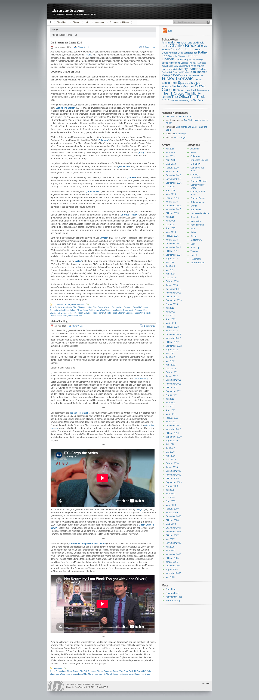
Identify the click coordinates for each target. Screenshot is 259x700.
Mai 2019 (170, 156)
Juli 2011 (170, 399)
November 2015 (173, 209)
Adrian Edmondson (58, 671)
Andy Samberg (56, 307)
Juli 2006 (170, 547)
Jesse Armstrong (171, 62)
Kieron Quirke (89, 310)
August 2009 (172, 486)
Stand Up (194, 247)
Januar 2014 (172, 285)
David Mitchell (169, 52)
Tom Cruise (145, 674)
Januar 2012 (172, 376)
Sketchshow (196, 240)
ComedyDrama (197, 198)
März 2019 (171, 164)
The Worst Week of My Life (181, 101)
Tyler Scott (170, 116)
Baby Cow (192, 43)
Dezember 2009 (173, 471)
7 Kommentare (149, 47)
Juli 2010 (170, 444)
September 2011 (173, 391)
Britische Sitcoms (68, 10)
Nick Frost (172, 72)
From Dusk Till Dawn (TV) (135, 671)
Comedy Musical (198, 181)
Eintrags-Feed (172, 593)
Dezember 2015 (173, 205)
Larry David (179, 66)
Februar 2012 (172, 372)
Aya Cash (67, 307)
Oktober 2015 (172, 213)
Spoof (193, 244)
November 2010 (173, 429)
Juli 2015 (170, 217)
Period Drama (197, 225)
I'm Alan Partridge (196, 60)
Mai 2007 (170, 539)
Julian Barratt (167, 66)
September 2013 (174, 300)
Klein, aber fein (186, 116)
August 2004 (172, 569)
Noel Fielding (183, 72)
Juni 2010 (170, 448)
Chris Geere (98, 307)
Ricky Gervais (178, 78)
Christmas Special (199, 160)
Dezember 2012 (173, 334)
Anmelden (170, 589)
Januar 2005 (172, 562)
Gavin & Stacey (176, 56)
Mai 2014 (170, 270)
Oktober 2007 (172, 535)
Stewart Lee (183, 90)
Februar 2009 (172, 509)
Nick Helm (72, 313)
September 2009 (174, 482)
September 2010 (174, 437)
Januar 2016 (172, 202)
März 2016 (171, 194)
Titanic (89, 55)
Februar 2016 (172, 198)
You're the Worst (75, 316)
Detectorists (117, 307)
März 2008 (171, 524)
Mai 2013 (170, 315)
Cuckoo (107, 307)
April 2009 (170, 501)
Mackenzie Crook (120, 310)
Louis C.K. (82, 674)
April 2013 (170, 319)
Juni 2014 (170, 266)
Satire (193, 232)
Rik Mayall (107, 674)
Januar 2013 (172, 330)
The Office (180, 96)
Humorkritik (58, 304)
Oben (207, 683)
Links (87, 22)
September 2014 (174, 255)
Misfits (175, 69)
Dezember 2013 (173, 289)
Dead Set (182, 53)
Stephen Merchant (182, 86)
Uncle (59, 316)
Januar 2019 (172, 171)
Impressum (99, 22)
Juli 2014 (170, 262)
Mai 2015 (170, 224)
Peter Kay (198, 76)
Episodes (127, 307)
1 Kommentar (149, 326)
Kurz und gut (180, 133)
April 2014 (170, 274)
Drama (193, 206)
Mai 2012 (170, 361)
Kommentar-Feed (174, 597)
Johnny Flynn (76, 310)
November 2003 (173, 573)
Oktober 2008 (172, 520)
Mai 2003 (170, 577)
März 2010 (171, 459)
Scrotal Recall (111, 313)
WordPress (56, 686)
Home (51, 22)
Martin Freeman (135, 310)
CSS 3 (105, 687)
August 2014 (172, 258)
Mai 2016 (170, 186)
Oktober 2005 (172, 558)
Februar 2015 (172, 236)
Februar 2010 (172, 463)
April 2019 (170, 160)
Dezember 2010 (173, 425)
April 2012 (170, 365)
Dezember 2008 (173, 516)
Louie (75, 674)
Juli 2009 (170, 490)
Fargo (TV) (137, 307)
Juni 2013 (170, 312)
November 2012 (173, 338)
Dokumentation (197, 202)
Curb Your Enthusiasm (186, 49)
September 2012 (174, 346)
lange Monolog (141, 378)
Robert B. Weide (84, 313)
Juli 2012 (170, 353)
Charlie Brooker (185, 45)
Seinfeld (198, 79)
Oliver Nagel (62, 22)
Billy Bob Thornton (87, 671)
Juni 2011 (170, 402)
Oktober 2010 (172, 433)
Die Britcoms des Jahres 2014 (66, 42)
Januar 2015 (172, 240)
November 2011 (173, 384)
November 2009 (173, 475)
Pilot (192, 228)
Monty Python (188, 69)
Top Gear (198, 100)
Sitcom (67, 304)
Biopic (193, 152)
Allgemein (58, 668)
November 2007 (173, 531)
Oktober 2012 (172, 342)
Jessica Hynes (188, 63)
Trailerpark (195, 259)
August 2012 (172, 349)
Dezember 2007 (173, 528)
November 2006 (173, 543)
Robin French (98, 313)
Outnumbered (198, 72)
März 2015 (171, 232)
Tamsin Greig (139, 313)
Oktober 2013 (172, 296)
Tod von (79, 413)
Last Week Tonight (104, 310)
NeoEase (79, 687)
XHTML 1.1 (93, 687)
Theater (194, 251)
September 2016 (174, 183)
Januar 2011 (172, 421)
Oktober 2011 (172, 387)
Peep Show (171, 75)
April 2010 (170, 456)
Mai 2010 (170, 452)
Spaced (184, 82)
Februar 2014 (172, 281)
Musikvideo (195, 221)
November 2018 (173, 179)
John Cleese (200, 63)
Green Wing (181, 59)
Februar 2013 (172, 327)
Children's (195, 156)
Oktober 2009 (172, 478)
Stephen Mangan (125, 313)
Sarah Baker (134, 674)
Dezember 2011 (173, 380)
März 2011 (171, 414)
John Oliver (64, 310)
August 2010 (172, 440)
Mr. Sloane (62, 313)
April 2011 (170, 410)
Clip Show (195, 164)
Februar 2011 (172, 418)
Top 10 (193, 255)
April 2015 (170, 228)
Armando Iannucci (174, 42)
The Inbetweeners (200, 90)
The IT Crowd (173, 93)
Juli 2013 (170, 308)
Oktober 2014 (172, 251)
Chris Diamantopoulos (82, 307)
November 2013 (173, 293)
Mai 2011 (170, 406)
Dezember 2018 (173, 175)
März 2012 (171, 368)
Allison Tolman (73, 671)
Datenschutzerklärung (119, 22)
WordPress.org (173, 600)
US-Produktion (77, 304)
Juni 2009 (170, 493)
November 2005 (173, 554)
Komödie (194, 217)
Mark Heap (190, 65)
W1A (65, 316)
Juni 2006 (170, 550)
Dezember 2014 (173, 243)
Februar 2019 (172, 168)
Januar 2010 (172, 467)
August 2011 (172, 395)
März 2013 (171, 323)
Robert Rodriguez (120, 674)
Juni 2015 (170, 221)
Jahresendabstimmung (201, 213)
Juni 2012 (170, 357)
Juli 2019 (170, 149)
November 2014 (173, 247)
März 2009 (171, 505)
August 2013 (172, 304)
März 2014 (171, 277)
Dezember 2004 (173, 565)
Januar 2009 (172, 512)
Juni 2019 (170, 152)
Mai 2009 (170, 497)
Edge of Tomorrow (104, 671)
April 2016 (170, 190)
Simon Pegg (169, 82)
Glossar (76, 22)
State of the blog (59, 321)
